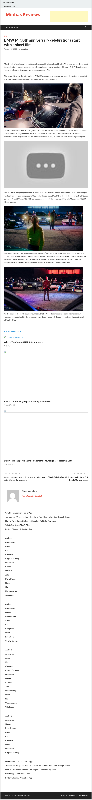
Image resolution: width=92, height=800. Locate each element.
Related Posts (12, 331)
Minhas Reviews (23, 14)
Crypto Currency (12, 558)
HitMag (85, 795)
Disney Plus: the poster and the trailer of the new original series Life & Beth (38, 460)
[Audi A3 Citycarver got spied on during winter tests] (46, 375)
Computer (9, 554)
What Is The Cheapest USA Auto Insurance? (23, 342)
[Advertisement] (69, 16)
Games (8, 566)
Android (8, 538)
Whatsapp (9, 595)
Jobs (7, 575)
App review (10, 542)
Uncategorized (11, 591)
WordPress (74, 795)
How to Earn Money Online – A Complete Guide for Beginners (30, 521)
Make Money (10, 579)
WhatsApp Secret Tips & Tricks (17, 525)
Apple (7, 546)
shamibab (24, 49)
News (7, 583)
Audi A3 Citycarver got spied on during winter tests (27, 401)
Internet (8, 570)
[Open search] (85, 27)
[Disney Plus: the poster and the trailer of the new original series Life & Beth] (46, 434)
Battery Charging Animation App (18, 529)
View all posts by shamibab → (33, 496)
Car (5, 36)
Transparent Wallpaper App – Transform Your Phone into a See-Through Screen (37, 517)
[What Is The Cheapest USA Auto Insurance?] (13, 338)
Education (9, 562)
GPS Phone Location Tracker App (18, 513)
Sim (6, 587)
